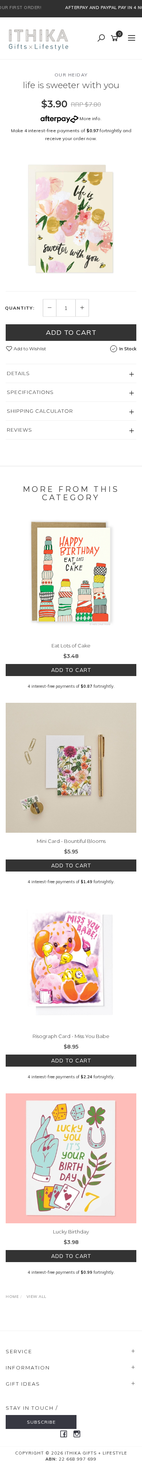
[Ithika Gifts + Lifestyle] (39, 38)
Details (18, 373)
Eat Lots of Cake (71, 646)
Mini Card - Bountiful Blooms (71, 841)
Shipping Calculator (40, 411)
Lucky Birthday (71, 1232)
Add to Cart (71, 332)
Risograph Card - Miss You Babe (71, 1036)
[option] (71, 219)
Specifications (30, 392)
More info (89, 118)
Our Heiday (71, 75)
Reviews (19, 430)
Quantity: (19, 308)
